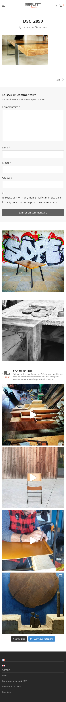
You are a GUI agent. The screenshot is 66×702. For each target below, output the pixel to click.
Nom (6, 147)
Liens (5, 675)
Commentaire (11, 107)
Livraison (7, 692)
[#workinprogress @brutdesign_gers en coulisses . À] (33, 540)
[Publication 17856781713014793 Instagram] (33, 415)
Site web (7, 178)
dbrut (25, 27)
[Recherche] (57, 5)
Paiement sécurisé (11, 686)
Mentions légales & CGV (14, 681)
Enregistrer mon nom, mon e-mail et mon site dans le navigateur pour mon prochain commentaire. (32, 200)
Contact (6, 669)
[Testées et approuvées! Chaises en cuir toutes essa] (33, 477)
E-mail (6, 163)
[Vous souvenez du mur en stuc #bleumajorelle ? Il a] (33, 603)
